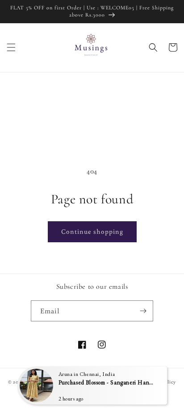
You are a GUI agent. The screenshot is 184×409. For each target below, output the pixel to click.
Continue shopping (92, 231)
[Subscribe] (143, 310)
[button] (11, 47)
